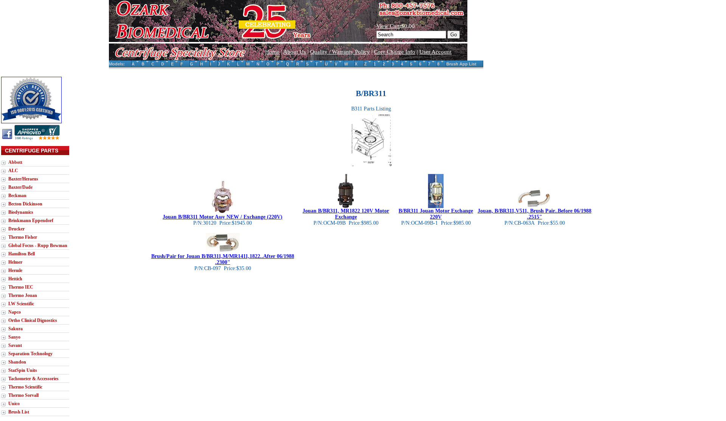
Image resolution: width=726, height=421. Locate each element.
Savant (15, 345)
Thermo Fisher (22, 237)
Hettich (15, 278)
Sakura (15, 328)
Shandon (17, 362)
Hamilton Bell (21, 253)
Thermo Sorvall (23, 395)
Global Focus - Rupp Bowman (37, 245)
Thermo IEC (20, 287)
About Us (294, 52)
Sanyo (14, 337)
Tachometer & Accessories (33, 378)
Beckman (17, 195)
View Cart (388, 26)
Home (272, 52)
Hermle (15, 270)
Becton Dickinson (25, 204)
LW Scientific (21, 303)
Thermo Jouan (22, 295)
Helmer (15, 262)
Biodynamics (20, 212)
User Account (435, 52)
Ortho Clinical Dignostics (32, 320)
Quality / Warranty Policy (340, 52)
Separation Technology (30, 353)
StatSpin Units (22, 370)
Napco (14, 312)
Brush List (18, 412)
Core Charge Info (394, 52)
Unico (14, 403)
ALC (13, 170)
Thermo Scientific (25, 387)
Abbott (15, 162)
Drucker (16, 228)
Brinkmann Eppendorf (30, 220)
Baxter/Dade (20, 187)
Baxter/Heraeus (23, 179)
